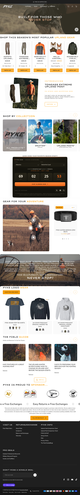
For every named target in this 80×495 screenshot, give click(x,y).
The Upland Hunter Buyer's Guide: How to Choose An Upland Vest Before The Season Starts (39, 367)
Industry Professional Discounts (11, 454)
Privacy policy (11, 492)
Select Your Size (7, 63)
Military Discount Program (10, 456)
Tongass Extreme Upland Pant (23, 59)
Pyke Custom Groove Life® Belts (65, 231)
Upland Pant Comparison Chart (49, 431)
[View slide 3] (66, 239)
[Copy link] (63, 190)
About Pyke (19, 428)
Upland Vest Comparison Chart (49, 428)
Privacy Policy (45, 440)
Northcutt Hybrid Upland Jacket (40, 59)
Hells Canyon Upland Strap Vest (56, 59)
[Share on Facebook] (60, 190)
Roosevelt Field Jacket (72, 58)
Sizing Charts (44, 435)
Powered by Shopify (24, 490)
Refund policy (5, 492)
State (16, 162)
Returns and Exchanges (22, 433)
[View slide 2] (65, 239)
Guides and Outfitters (8, 458)
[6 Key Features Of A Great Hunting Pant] (14, 352)
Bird (42, 162)
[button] (76, 29)
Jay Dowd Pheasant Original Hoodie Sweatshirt (65, 324)
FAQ (42, 438)
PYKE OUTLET (45, 433)
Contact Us (19, 431)
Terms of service (17, 492)
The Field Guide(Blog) (47, 443)
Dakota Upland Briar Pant (7, 58)
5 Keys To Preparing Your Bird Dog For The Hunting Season (65, 366)
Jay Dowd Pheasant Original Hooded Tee (40, 323)
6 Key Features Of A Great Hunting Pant (13, 365)
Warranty (18, 435)
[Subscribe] (35, 475)
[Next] (75, 115)
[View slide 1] (63, 239)
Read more (5, 370)
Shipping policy (24, 492)
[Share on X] (56, 190)
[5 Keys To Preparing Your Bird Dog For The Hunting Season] (65, 352)
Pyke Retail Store (7, 428)
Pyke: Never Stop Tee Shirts (15, 323)
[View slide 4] (68, 239)
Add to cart (7, 70)
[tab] (11, 292)
